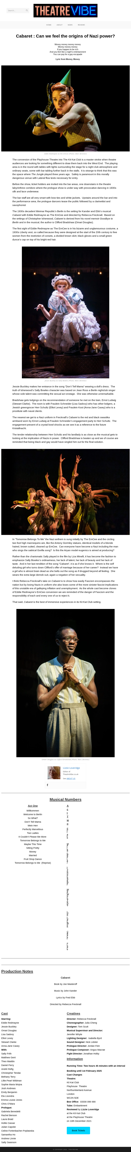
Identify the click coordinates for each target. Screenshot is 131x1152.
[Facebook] (47, 785)
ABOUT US (71, 778)
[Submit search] (26, 10)
